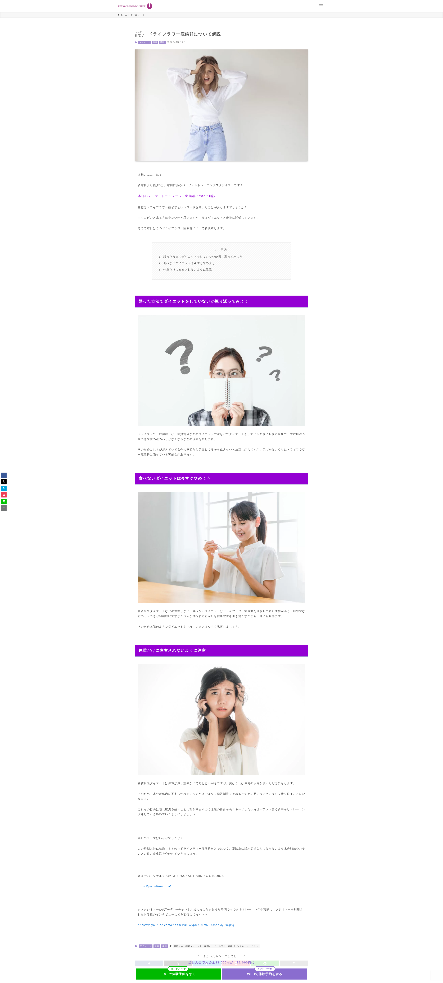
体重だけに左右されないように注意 (187, 269)
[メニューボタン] (321, 6)
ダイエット (144, 42)
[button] (4, 475)
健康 (155, 42)
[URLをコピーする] (4, 508)
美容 (162, 42)
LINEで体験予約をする (178, 974)
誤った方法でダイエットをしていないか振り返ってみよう (203, 256)
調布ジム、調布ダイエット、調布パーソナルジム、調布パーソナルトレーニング (216, 946)
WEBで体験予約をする (264, 974)
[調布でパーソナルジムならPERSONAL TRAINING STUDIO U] (135, 6)
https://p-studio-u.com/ (154, 886)
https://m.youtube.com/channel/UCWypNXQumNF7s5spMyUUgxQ (186, 925)
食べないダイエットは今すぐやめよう (189, 263)
